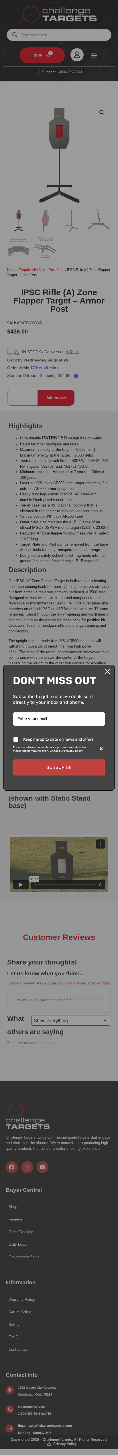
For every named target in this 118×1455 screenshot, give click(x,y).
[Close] (108, 671)
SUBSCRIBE (59, 767)
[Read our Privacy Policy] (101, 748)
